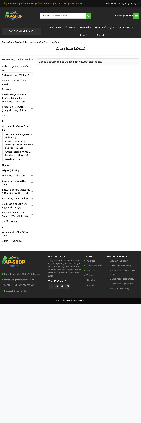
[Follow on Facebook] (51, 286)
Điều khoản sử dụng (119, 288)
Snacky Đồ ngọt (104, 27)
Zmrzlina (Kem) (13, 159)
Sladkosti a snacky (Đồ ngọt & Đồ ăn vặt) (14, 205)
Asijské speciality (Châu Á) (15, 68)
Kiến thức (91, 270)
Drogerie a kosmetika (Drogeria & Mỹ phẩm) (14, 108)
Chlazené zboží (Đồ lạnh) (15, 75)
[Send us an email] (67, 286)
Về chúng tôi (92, 261)
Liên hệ (90, 285)
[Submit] (88, 16)
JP (3, 115)
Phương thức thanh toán (122, 278)
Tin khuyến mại (94, 265)
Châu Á (83, 35)
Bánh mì (84, 27)
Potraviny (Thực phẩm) (15, 198)
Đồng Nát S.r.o (21, 291)
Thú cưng (98, 35)
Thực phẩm (124, 27)
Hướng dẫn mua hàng (120, 265)
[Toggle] (32, 68)
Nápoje (6, 164)
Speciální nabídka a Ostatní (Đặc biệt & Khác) (15, 214)
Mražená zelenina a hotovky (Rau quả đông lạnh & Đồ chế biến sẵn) (19, 144)
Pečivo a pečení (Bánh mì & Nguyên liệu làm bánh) (16, 191)
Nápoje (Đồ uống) (11, 170)
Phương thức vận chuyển (122, 283)
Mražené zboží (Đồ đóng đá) (28, 42)
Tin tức (89, 275)
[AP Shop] (13, 15)
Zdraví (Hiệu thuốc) (12, 240)
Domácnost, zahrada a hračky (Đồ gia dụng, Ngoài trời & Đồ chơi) (14, 98)
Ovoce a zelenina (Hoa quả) (14, 182)
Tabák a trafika (10, 221)
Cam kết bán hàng (119, 261)
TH (3, 226)
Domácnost (8, 89)
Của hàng (90, 280)
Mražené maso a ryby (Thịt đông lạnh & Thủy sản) (18, 153)
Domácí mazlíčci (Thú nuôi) (14, 82)
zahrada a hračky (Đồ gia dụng (15, 234)
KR (3, 120)
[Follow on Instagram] (56, 286)
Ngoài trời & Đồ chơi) (13, 175)
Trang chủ (55, 27)
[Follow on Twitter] (62, 286)
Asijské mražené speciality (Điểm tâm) (18, 136)
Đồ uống (69, 27)
